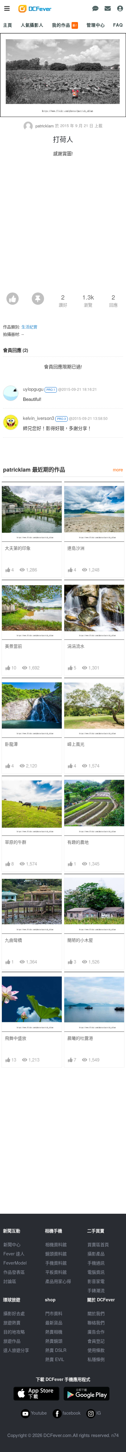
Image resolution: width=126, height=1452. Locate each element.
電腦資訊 (96, 1272)
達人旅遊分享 (16, 1350)
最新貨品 (53, 1322)
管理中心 (96, 25)
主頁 (7, 25)
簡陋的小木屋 (80, 940)
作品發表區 (14, 1272)
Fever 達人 (13, 1253)
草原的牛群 (15, 842)
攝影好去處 (14, 1313)
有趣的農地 (78, 842)
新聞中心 (11, 1244)
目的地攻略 (14, 1332)
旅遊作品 (11, 1341)
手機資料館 (56, 1263)
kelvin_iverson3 (38, 418)
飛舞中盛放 (15, 1038)
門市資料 (53, 1313)
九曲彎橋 (13, 940)
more (118, 469)
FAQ (118, 25)
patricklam (44, 126)
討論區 (9, 1281)
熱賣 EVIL (54, 1359)
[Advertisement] (63, 226)
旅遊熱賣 (11, 1322)
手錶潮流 (96, 1290)
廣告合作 (96, 1332)
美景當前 (13, 646)
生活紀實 (29, 327)
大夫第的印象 (18, 548)
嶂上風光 (75, 744)
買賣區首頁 (98, 1244)
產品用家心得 (58, 1281)
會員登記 (96, 1341)
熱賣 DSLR (55, 1350)
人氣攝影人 (32, 25)
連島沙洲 (75, 548)
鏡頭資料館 (56, 1253)
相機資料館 (56, 1244)
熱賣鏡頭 (53, 1341)
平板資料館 (56, 1272)
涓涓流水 (75, 646)
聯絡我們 (96, 1322)
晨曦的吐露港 (80, 1038)
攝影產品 (96, 1253)
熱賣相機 (53, 1332)
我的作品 (64, 25)
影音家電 (96, 1281)
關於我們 (96, 1313)
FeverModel (15, 1263)
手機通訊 (96, 1263)
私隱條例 (96, 1359)
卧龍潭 (11, 744)
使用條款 (96, 1350)
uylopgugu (33, 389)
